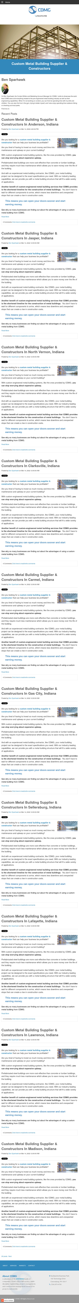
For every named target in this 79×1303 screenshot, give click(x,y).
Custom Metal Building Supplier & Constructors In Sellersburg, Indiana (31, 805)
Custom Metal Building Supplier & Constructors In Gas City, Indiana (29, 691)
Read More (5, 217)
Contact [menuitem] (31, 1265)
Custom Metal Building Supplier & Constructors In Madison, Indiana (29, 1146)
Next (10, 1256)
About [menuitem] (5, 1265)
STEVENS (20, 1279)
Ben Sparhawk (14, 129)
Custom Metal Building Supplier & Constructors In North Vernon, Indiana (32, 349)
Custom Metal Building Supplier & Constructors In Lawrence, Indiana (29, 1032)
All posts (4, 1256)
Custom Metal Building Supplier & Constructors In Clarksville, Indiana (30, 463)
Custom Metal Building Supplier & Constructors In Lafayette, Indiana (29, 918)
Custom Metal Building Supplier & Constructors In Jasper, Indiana (29, 235)
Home (7, 2)
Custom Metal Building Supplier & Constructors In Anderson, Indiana (29, 122)
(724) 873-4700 (41, 16)
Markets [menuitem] (22, 1265)
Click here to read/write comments (23, 222)
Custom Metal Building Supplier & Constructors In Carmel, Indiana (29, 577)
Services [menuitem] (13, 1265)
